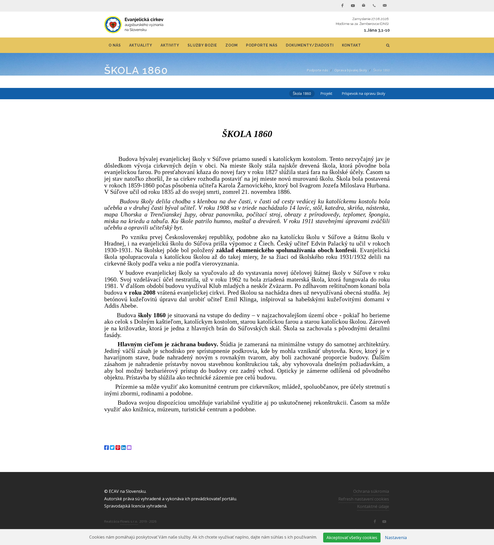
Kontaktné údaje (373, 506)
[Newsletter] (363, 5)
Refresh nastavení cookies (363, 499)
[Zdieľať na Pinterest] (118, 447)
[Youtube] (353, 5)
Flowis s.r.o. (129, 521)
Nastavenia (396, 537)
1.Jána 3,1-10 (377, 30)
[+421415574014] (374, 5)
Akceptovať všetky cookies (352, 537)
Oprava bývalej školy (350, 70)
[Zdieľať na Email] (129, 447)
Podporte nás (317, 70)
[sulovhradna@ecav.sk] (385, 5)
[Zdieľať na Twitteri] (112, 447)
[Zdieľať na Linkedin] (123, 447)
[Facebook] (342, 5)
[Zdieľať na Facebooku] (106, 447)
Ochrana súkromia (371, 491)
